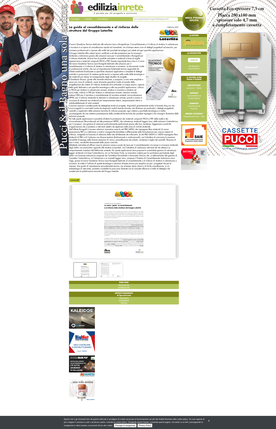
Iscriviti (194, 60)
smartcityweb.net (194, 106)
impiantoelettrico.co (194, 96)
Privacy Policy (145, 425)
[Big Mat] (82, 342)
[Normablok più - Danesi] (82, 366)
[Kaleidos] (82, 318)
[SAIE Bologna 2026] (194, 135)
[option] (85, 270)
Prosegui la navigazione (125, 425)
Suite (202, 116)
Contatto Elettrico (194, 98)
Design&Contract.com (191, 116)
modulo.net (190, 88)
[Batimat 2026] (194, 159)
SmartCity (194, 109)
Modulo (199, 88)
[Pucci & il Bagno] (82, 390)
